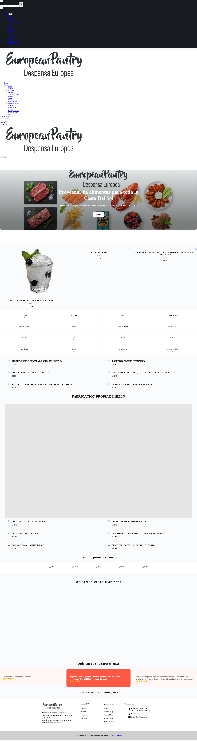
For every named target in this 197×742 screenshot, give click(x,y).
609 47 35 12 (135, 714)
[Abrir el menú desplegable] (10, 85)
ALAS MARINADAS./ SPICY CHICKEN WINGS (132, 384)
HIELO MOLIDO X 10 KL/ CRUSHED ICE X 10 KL (31, 301)
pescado (10, 88)
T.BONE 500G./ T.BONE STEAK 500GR (128, 361)
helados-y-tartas (13, 103)
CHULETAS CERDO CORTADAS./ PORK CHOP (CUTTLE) (37, 361)
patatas (10, 96)
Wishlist (6, 116)
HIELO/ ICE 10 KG (98, 252)
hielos (10, 100)
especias (11, 109)
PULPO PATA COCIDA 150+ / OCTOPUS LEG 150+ (133, 545)
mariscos (11, 90)
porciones (11, 105)
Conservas (11, 92)
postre (10, 98)
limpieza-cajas (12, 101)
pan (9, 114)
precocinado (12, 107)
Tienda (6, 85)
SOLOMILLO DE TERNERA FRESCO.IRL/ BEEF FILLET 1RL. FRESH (42, 384)
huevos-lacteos (13, 112)
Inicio (6, 83)
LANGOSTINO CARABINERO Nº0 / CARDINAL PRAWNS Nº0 (138, 533)
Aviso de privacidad (116, 736)
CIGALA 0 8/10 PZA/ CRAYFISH (25, 533)
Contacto (7, 118)
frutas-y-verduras (13, 111)
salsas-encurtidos (13, 94)
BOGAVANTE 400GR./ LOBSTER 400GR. (129, 522)
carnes (10, 87)
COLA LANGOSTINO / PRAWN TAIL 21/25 (30, 522)
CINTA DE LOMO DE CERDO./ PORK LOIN (30, 373)
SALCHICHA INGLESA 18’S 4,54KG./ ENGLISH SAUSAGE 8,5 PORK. (141, 373)
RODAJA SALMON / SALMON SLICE (28, 545)
